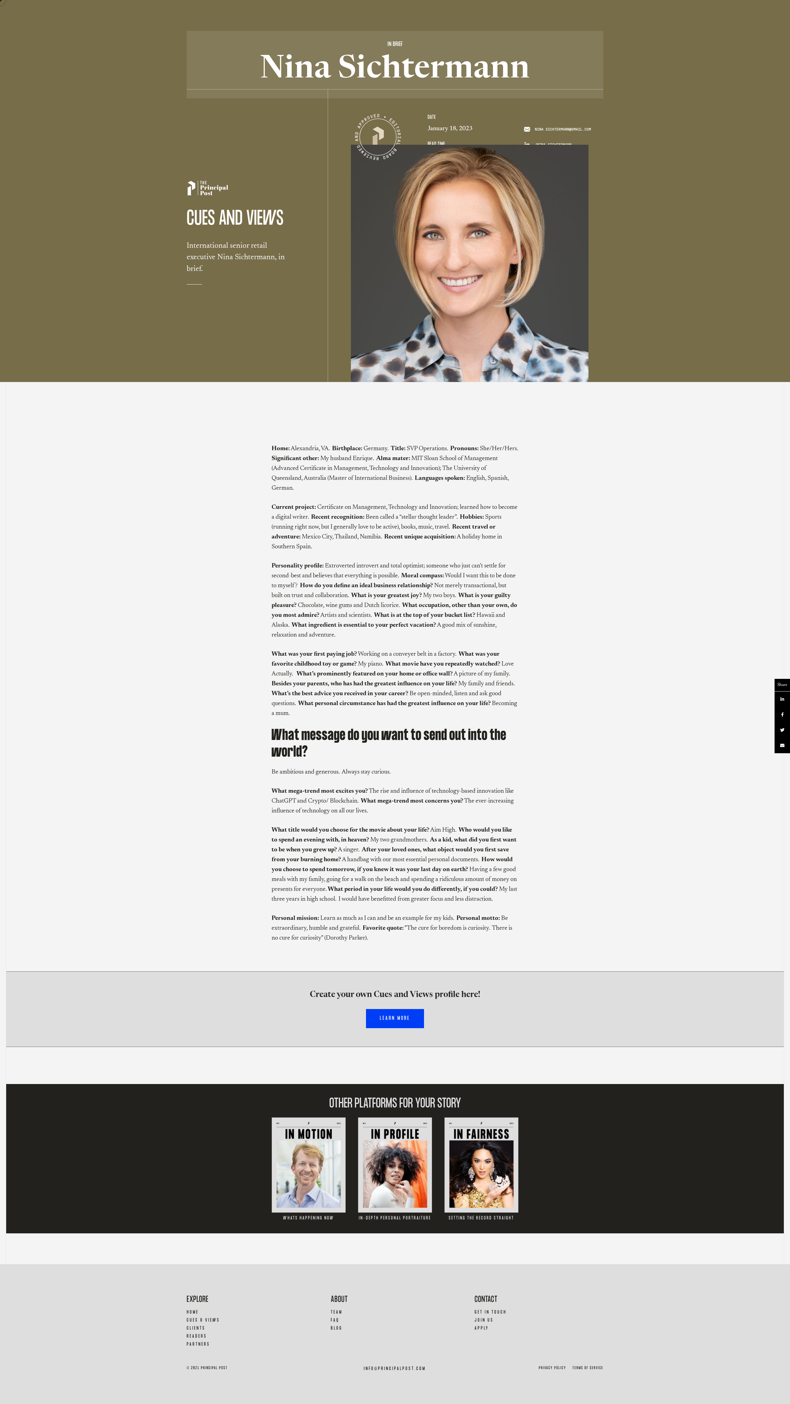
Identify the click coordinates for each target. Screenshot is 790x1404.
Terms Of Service (587, 1368)
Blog (337, 1328)
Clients (196, 1328)
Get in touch (491, 1312)
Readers (197, 1336)
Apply (482, 1328)
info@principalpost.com (395, 1368)
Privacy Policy (552, 1368)
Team (337, 1312)
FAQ (335, 1320)
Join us (484, 1320)
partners (198, 1344)
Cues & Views (203, 1320)
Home (193, 1312)
